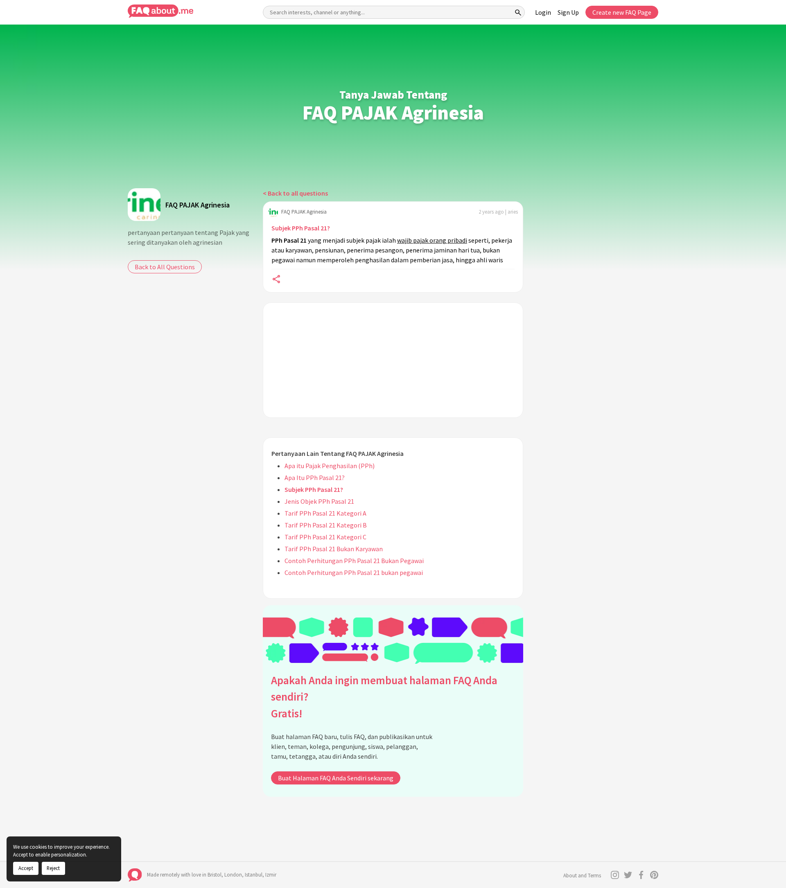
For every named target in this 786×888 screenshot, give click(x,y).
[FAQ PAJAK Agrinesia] (144, 204)
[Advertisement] (393, 360)
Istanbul (253, 874)
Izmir (270, 874)
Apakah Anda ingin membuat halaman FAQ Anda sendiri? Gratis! (384, 696)
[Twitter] (628, 875)
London (233, 874)
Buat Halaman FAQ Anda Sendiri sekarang (335, 778)
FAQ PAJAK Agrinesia (197, 205)
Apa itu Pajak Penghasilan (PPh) (330, 466)
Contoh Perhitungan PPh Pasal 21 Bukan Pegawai (354, 561)
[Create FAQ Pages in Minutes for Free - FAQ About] (160, 11)
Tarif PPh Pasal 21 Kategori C (325, 537)
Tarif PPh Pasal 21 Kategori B (326, 525)
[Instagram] (615, 875)
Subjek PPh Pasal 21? (300, 228)
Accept (25, 868)
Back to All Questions (165, 267)
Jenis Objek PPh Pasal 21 (319, 501)
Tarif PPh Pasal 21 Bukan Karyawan (334, 549)
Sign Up (568, 12)
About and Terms (582, 875)
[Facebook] (641, 875)
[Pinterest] (654, 875)
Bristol (214, 874)
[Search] (518, 12)
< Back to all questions (295, 193)
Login (543, 12)
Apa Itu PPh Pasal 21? (315, 477)
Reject (53, 868)
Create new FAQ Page (621, 12)
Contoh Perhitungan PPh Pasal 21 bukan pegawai (354, 572)
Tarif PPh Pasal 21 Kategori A (325, 513)
